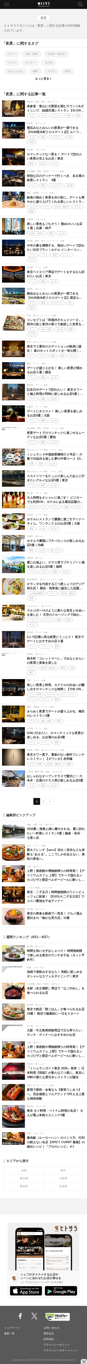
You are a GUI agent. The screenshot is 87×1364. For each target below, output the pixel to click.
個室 (35, 71)
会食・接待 (31, 53)
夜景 (67, 71)
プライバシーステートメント (61, 1350)
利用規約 (49, 1339)
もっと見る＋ (43, 78)
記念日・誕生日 (56, 53)
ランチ (11, 62)
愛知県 (24, 1186)
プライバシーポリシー (57, 1344)
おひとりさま (15, 71)
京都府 (63, 1186)
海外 (63, 1170)
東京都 (24, 1178)
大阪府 (63, 1178)
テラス (51, 71)
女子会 (49, 62)
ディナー (30, 62)
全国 (24, 1170)
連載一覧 (9, 1333)
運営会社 (49, 1333)
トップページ (12, 1327)
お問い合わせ (51, 1327)
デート (11, 53)
